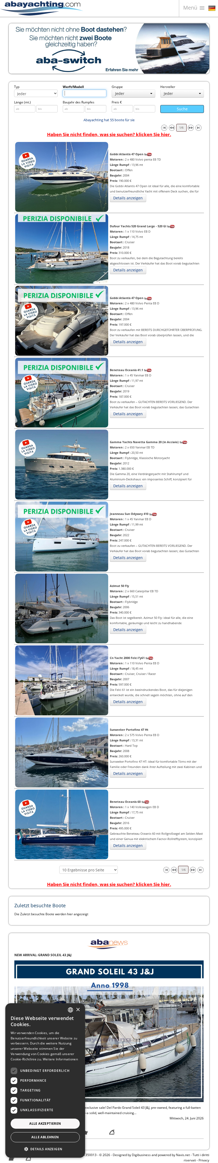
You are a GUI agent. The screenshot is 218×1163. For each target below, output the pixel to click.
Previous (16, 48)
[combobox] (70, 1010)
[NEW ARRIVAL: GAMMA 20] (109, 1031)
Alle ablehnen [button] (45, 1137)
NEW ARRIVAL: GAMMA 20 (34, 955)
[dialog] (45, 1080)
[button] (45, 1149)
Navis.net (183, 1155)
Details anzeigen (128, 197)
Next (201, 48)
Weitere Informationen (60, 1059)
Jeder (119, 93)
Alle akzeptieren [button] (45, 1123)
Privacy (204, 1160)
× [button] (78, 1010)
